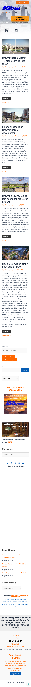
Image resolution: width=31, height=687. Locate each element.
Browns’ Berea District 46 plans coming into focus (14, 60)
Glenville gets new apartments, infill (14, 573)
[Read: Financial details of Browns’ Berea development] (15, 115)
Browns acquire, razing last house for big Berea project (15, 198)
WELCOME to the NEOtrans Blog (15, 389)
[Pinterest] (21, 641)
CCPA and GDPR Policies (15, 646)
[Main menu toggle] (26, 7)
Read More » (6, 103)
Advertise (15, 638)
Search (4, 367)
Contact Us (15, 635)
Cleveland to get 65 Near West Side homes (14, 565)
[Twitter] (13, 641)
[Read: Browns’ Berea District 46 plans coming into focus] (15, 46)
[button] (22, 2)
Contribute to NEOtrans (15, 656)
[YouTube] (18, 641)
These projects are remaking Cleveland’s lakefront (11, 556)
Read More (6, 98)
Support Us (15, 674)
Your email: (6, 347)
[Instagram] (15, 641)
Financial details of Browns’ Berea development (12, 129)
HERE (10, 442)
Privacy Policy (15, 644)
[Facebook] (10, 641)
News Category (8, 378)
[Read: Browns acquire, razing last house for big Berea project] (15, 184)
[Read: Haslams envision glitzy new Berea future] (15, 253)
